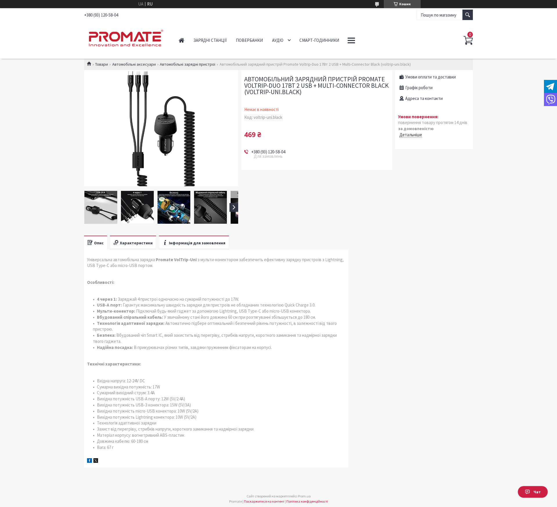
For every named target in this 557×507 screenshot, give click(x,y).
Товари (101, 64)
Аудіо (277, 40)
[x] (95, 461)
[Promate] (125, 37)
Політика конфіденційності (307, 501)
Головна (181, 40)
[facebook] (89, 461)
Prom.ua (304, 496)
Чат (537, 492)
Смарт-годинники (319, 40)
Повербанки (249, 40)
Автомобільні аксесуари (134, 64)
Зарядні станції (210, 40)
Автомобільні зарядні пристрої (187, 64)
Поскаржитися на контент (264, 501)
